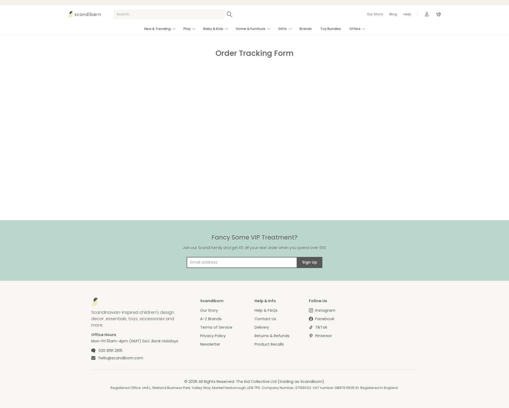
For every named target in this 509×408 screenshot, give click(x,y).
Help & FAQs (266, 310)
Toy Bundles (330, 28)
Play (187, 28)
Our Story (375, 14)
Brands (306, 28)
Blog (393, 14)
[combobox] (169, 14)
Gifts (282, 28)
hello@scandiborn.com (121, 358)
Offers (355, 28)
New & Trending (157, 28)
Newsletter (210, 344)
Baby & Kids (213, 28)
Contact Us (265, 318)
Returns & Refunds (271, 335)
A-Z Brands (211, 318)
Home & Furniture (250, 28)
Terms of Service (216, 327)
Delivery (261, 327)
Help (407, 14)
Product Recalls (269, 344)
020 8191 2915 (110, 350)
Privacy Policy (213, 335)
